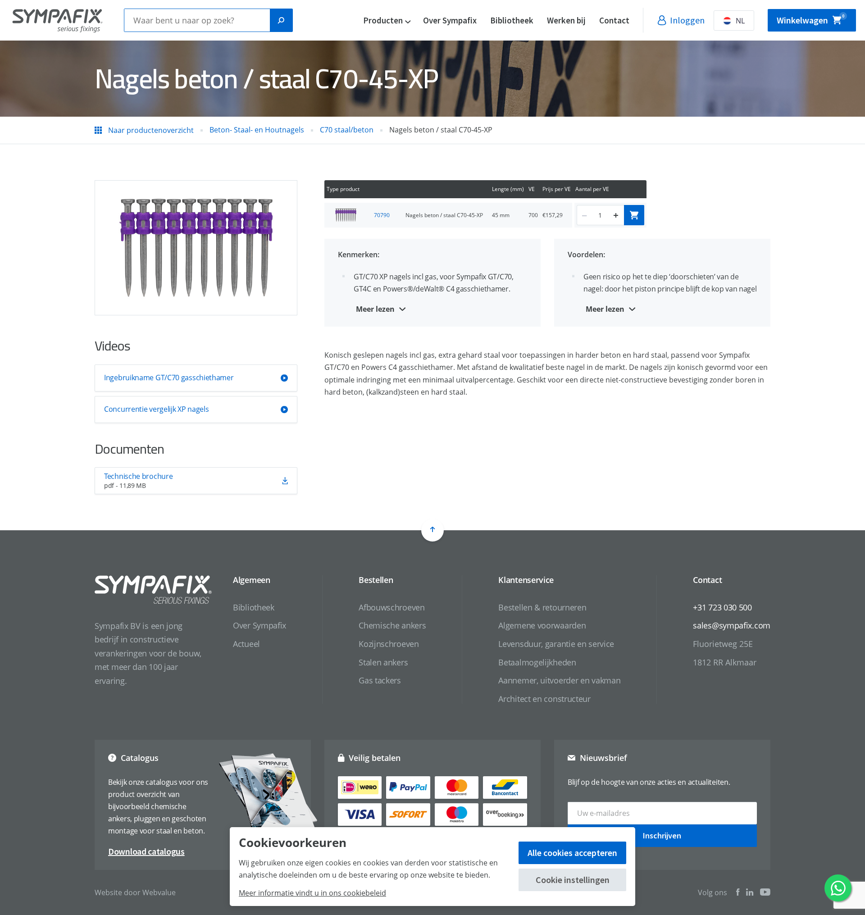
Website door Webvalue (135, 892)
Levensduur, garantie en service (556, 643)
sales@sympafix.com (731, 625)
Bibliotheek (511, 20)
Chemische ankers (392, 625)
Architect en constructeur (544, 698)
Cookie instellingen (573, 879)
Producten (383, 20)
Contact (614, 20)
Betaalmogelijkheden (537, 662)
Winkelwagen (810, 19)
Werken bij (566, 20)
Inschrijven (662, 835)
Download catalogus (146, 851)
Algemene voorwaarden (542, 625)
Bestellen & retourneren (542, 607)
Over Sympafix (450, 20)
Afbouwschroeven (392, 607)
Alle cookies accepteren (572, 852)
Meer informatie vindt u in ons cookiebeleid (312, 893)
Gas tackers (380, 680)
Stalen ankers (383, 662)
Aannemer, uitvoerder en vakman (559, 680)
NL (740, 21)
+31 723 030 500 (722, 607)
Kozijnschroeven (389, 643)
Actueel (246, 643)
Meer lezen (375, 309)
